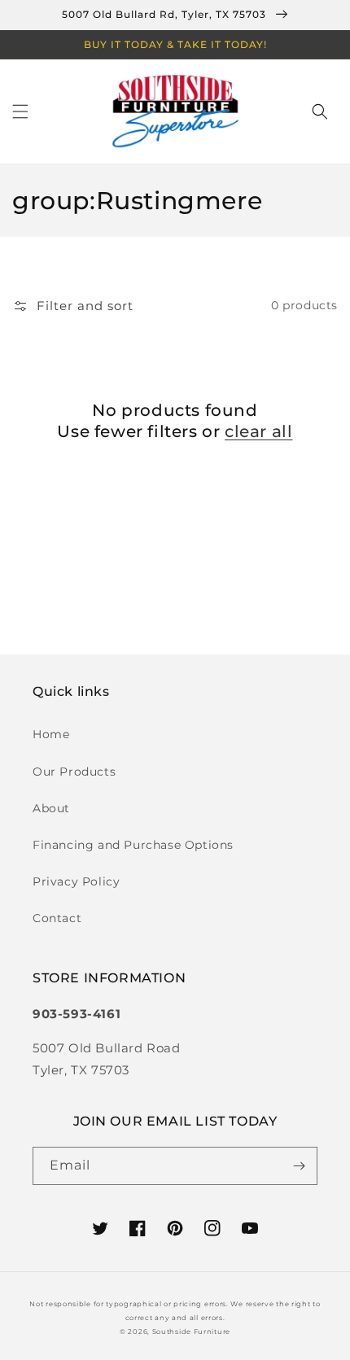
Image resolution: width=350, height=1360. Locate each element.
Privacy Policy (76, 881)
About (51, 808)
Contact (57, 918)
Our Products (74, 771)
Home (51, 734)
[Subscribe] (299, 1166)
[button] (20, 111)
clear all (258, 431)
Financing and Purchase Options (133, 844)
